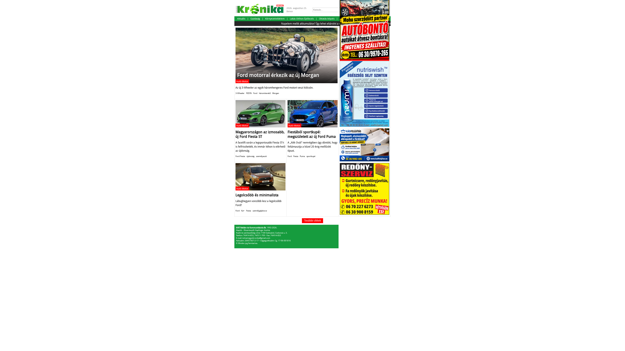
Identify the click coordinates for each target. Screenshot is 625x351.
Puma (302, 156)
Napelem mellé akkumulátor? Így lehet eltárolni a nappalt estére (307, 23)
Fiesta (295, 156)
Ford (255, 93)
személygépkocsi (260, 211)
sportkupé (310, 156)
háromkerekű (265, 93)
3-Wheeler (240, 93)
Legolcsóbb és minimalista (257, 195)
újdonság (250, 156)
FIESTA (249, 93)
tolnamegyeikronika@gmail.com (256, 238)
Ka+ (242, 211)
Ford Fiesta (240, 156)
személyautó (261, 156)
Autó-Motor (242, 81)
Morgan (275, 93)
